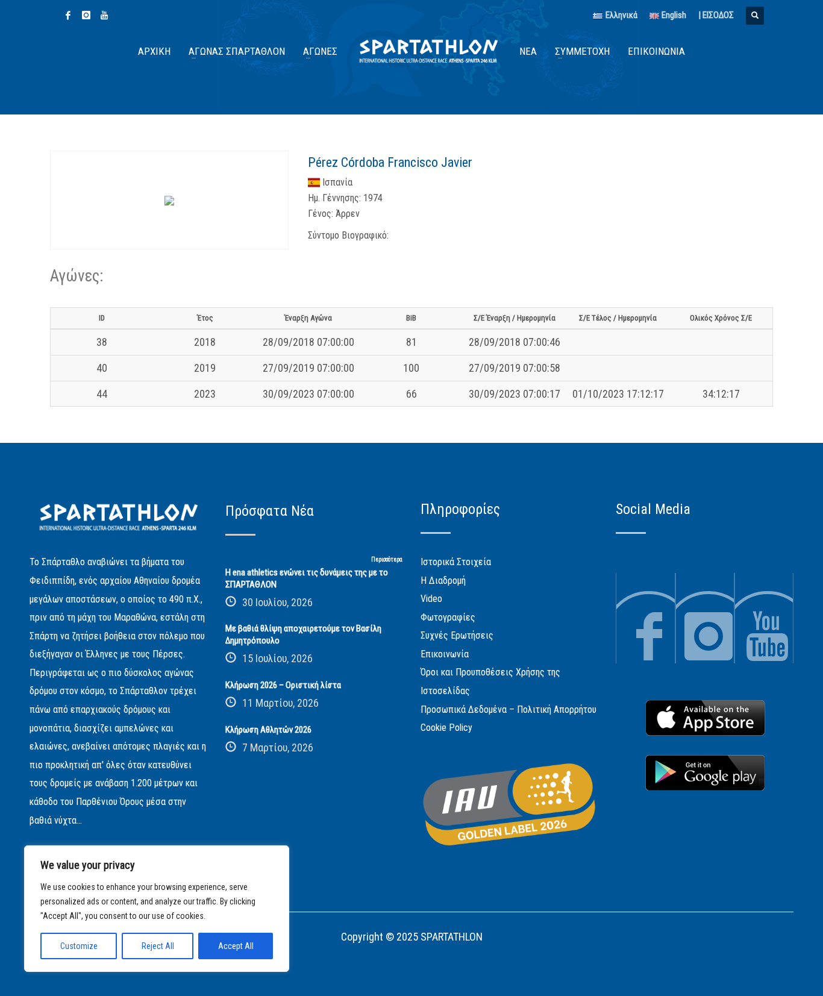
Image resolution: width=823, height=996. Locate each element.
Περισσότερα (386, 559)
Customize (79, 946)
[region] (156, 908)
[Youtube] (104, 15)
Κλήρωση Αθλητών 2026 (268, 729)
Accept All (236, 946)
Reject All (158, 946)
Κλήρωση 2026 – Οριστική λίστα (283, 685)
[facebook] (68, 15)
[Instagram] (86, 15)
